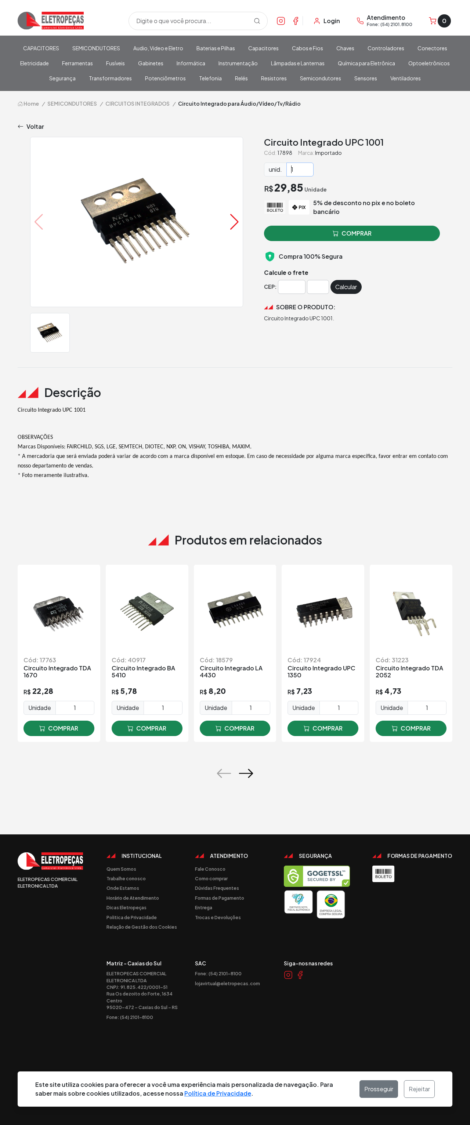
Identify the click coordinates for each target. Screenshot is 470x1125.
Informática (191, 63)
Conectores (432, 48)
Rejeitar (419, 1089)
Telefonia (210, 78)
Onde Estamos (122, 888)
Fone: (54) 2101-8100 (129, 1017)
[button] (234, 222)
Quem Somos (121, 869)
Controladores (386, 48)
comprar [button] (356, 233)
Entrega (203, 907)
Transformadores (110, 78)
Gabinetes (150, 63)
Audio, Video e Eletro (158, 48)
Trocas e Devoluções (218, 917)
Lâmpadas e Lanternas (298, 63)
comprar (63, 728)
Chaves (345, 48)
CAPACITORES (41, 48)
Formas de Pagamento (219, 898)
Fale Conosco (210, 869)
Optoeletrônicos (429, 63)
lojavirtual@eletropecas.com (227, 983)
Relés (241, 78)
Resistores (274, 78)
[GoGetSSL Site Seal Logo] (317, 876)
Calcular (346, 287)
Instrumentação (238, 63)
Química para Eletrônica (366, 63)
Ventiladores (405, 78)
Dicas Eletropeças (126, 907)
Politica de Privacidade (131, 917)
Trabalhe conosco (126, 878)
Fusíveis (115, 63)
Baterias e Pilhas (215, 48)
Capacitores (263, 48)
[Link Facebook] (295, 20)
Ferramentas (77, 63)
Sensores (365, 78)
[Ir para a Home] (69, 21)
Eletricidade (34, 63)
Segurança (62, 78)
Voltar (35, 126)
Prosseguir (378, 1089)
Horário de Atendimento (132, 898)
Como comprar (211, 878)
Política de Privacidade (217, 1093)
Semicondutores (320, 78)
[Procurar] (257, 20)
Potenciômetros (165, 78)
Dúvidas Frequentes (217, 888)
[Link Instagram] (280, 20)
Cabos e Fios (307, 48)
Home (31, 103)
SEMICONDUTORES (96, 48)
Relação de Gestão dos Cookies (141, 927)
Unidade (39, 707)
